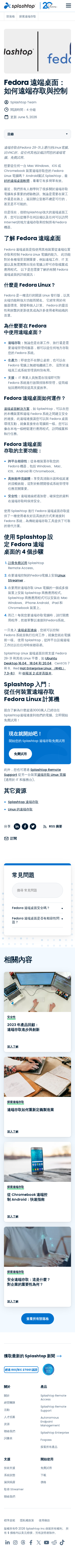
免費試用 (20, 754)
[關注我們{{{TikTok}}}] (62, 1542)
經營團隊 (9, 1403)
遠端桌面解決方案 (17, 408)
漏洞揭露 (9, 1482)
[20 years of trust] (47, 5)
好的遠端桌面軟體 (17, 180)
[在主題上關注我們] (23, 1542)
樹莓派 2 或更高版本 (37, 673)
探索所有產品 (49, 1447)
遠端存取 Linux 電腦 (51, 774)
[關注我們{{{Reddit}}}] (54, 1542)
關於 (7, 1386)
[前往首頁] (20, 5)
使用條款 (44, 1520)
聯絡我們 (9, 1431)
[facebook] (25, 826)
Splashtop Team (23, 102)
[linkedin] (17, 826)
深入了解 (12, 1047)
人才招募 (9, 1417)
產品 (44, 1386)
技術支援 (9, 1468)
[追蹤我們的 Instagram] (15, 1542)
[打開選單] (68, 6)
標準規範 (9, 1520)
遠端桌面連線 (27, 630)
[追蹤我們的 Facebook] (30, 1542)
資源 (7, 1424)
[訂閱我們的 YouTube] (46, 1542)
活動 (7, 1410)
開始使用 (47, 1459)
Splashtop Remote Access (53, 1398)
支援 (7, 1459)
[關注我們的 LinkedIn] (7, 1542)
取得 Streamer (14, 1489)
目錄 (10, 134)
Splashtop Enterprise (55, 1433)
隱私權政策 (27, 1520)
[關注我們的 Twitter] (38, 1542)
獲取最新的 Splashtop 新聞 (29, 1356)
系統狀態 (9, 1475)
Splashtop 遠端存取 (23, 802)
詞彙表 (8, 1438)
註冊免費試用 (17, 563)
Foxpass (46, 1440)
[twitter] (33, 826)
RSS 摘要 (55, 826)
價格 (43, 1482)
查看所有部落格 (37, 1318)
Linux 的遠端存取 (20, 809)
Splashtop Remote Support (53, 1409)
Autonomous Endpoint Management (50, 1421)
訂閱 (13, 838)
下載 (43, 1475)
